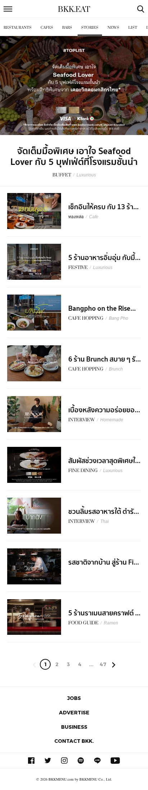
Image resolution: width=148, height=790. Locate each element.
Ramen (111, 622)
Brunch (116, 369)
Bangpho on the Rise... (102, 308)
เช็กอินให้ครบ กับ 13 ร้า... (103, 207)
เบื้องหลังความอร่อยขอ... (104, 410)
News (113, 27)
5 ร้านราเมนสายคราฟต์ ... (104, 613)
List (132, 27)
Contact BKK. (74, 741)
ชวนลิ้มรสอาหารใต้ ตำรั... (103, 511)
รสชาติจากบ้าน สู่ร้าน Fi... (103, 562)
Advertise (74, 712)
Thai (104, 521)
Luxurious (86, 175)
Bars (67, 27)
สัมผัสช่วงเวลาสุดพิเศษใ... (104, 460)
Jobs (74, 698)
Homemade (111, 419)
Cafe (93, 216)
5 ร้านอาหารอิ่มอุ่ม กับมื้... (104, 257)
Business (74, 727)
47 (103, 664)
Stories (89, 27)
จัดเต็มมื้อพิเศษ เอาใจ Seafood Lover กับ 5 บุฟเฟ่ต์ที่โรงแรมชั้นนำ (74, 156)
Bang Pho (118, 318)
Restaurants (18, 27)
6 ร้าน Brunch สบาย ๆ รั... (104, 359)
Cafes (47, 27)
